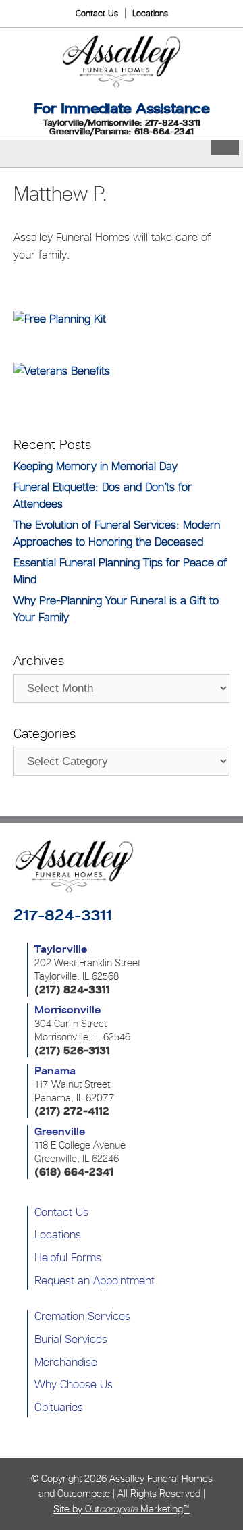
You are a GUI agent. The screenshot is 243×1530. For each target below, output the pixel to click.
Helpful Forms (67, 1257)
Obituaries (58, 1407)
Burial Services (70, 1339)
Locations (150, 13)
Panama (55, 1071)
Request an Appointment (94, 1280)
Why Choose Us (73, 1384)
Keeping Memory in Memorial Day (96, 466)
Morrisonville (67, 1010)
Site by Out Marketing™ (121, 1508)
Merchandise (65, 1362)
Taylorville (60, 949)
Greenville (59, 1132)
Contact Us (97, 13)
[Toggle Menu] (225, 147)
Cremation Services (82, 1316)
